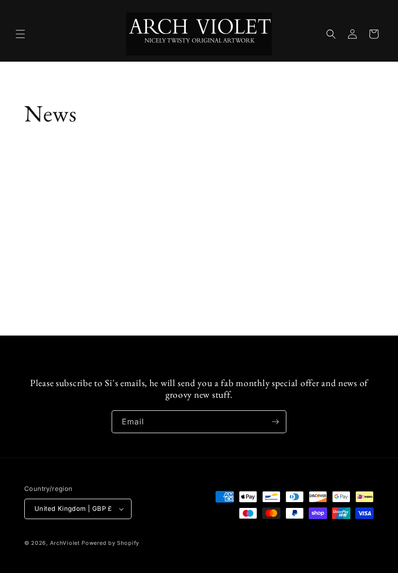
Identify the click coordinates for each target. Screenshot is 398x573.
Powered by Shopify (110, 542)
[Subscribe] (275, 421)
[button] (20, 34)
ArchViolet (65, 542)
